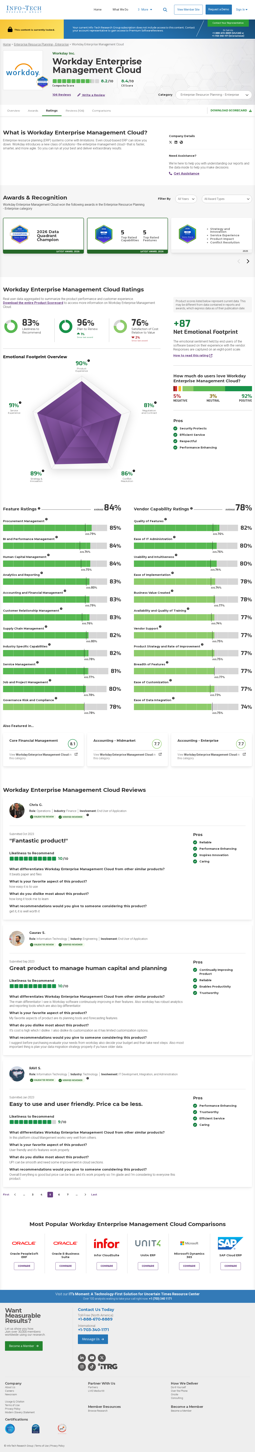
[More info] (88, 360)
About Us (10, 1387)
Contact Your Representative (228, 22)
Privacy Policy (12, 1408)
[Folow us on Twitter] (101, 1358)
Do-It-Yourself (178, 1387)
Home (98, 9)
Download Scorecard (229, 110)
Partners (93, 1387)
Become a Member (22, 1346)
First (6, 1194)
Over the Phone (179, 1390)
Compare (24, 1266)
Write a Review (93, 95)
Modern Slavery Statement (20, 1412)
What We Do (120, 9)
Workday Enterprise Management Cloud (98, 44)
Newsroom (11, 1394)
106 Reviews (61, 94)
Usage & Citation (14, 1401)
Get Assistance (186, 173)
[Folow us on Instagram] (82, 1367)
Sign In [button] (241, 9)
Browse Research (98, 1410)
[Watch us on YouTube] (92, 1358)
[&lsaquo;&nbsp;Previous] (15, 1194)
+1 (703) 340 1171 (160, 1298)
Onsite (174, 1394)
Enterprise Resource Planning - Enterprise (41, 44)
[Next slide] (247, 261)
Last (94, 1194)
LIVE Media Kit (96, 1390)
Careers (9, 1390)
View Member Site (188, 9)
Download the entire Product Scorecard (33, 303)
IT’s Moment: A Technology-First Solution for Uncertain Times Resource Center (134, 1294)
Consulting (177, 1398)
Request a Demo (218, 9)
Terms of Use (12, 1405)
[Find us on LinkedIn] (82, 1358)
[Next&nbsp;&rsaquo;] (85, 1194)
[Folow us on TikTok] (92, 1367)
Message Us (91, 1339)
